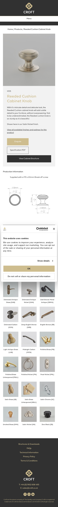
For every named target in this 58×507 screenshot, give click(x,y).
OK (28, 269)
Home (10, 29)
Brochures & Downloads (29, 444)
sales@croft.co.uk (30, 488)
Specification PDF (17, 150)
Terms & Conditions (29, 461)
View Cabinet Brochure (29, 159)
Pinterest (25, 494)
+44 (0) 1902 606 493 (30, 485)
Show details (43, 261)
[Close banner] (54, 229)
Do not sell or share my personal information (29, 276)
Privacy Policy (29, 457)
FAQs (29, 448)
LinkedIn (33, 494)
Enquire (17, 142)
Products (18, 29)
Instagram (29, 494)
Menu (29, 19)
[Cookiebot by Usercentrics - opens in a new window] (36, 229)
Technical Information (29, 453)
